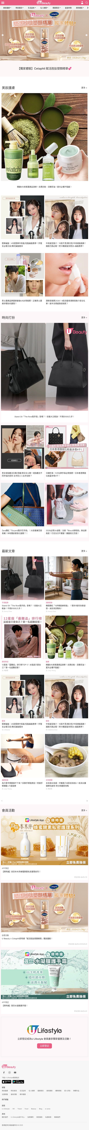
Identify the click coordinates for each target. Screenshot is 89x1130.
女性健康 (49, 780)
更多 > (84, 88)
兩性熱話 (5, 662)
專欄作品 (76, 1091)
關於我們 (5, 1117)
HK (14, 1109)
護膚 (47, 662)
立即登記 (44, 1045)
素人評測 (67, 1091)
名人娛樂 (43, 8)
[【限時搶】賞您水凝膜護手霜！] (44, 974)
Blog (40, 1109)
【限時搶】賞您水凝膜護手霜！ (15, 1005)
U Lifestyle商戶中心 (18, 1117)
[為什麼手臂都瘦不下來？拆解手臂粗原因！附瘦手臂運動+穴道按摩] (22, 756)
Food (26, 1109)
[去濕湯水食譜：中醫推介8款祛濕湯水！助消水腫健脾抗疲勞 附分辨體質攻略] (66, 756)
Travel (19, 1109)
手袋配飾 (5, 602)
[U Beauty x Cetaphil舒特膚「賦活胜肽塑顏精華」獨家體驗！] (44, 907)
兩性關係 (79, 8)
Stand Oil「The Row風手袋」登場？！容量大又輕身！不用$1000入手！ (44, 416)
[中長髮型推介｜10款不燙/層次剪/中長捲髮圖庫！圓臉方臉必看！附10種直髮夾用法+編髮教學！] (66, 696)
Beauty (33, 1109)
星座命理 (68, 8)
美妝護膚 (6, 8)
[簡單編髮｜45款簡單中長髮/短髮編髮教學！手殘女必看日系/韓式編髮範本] (22, 696)
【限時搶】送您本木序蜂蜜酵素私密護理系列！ (21, 871)
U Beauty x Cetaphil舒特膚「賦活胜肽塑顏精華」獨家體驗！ (27, 938)
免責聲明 (30, 1117)
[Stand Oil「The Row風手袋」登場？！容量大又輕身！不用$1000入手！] (22, 578)
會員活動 (14, 1094)
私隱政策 (48, 1117)
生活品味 (31, 8)
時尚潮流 (19, 8)
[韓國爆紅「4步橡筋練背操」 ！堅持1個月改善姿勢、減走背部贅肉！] (66, 578)
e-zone (47, 1109)
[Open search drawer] (86, 2)
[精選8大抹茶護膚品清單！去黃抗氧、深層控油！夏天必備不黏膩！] (66, 637)
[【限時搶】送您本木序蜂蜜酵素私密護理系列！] (44, 840)
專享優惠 (23, 1094)
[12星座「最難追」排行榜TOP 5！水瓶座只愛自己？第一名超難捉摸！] (22, 637)
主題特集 (5, 1094)
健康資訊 (56, 8)
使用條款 (39, 1117)
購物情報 (58, 1091)
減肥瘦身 (49, 602)
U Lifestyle (6, 1109)
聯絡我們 (57, 1117)
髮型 (3, 721)
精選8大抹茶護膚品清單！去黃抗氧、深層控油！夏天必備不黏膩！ (44, 187)
